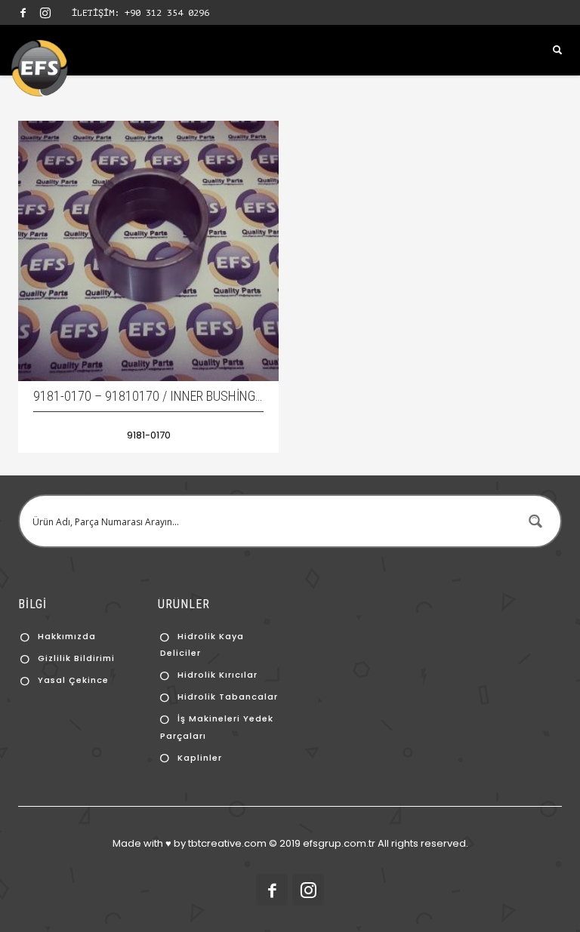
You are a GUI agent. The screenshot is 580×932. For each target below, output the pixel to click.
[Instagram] (45, 13)
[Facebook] (22, 13)
